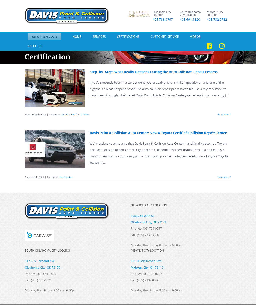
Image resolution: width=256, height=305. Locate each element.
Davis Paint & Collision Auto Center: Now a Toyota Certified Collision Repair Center (158, 133)
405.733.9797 (163, 19)
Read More (223, 114)
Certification (68, 114)
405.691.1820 (190, 19)
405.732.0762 (217, 19)
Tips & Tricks (82, 114)
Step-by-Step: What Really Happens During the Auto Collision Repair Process (154, 72)
